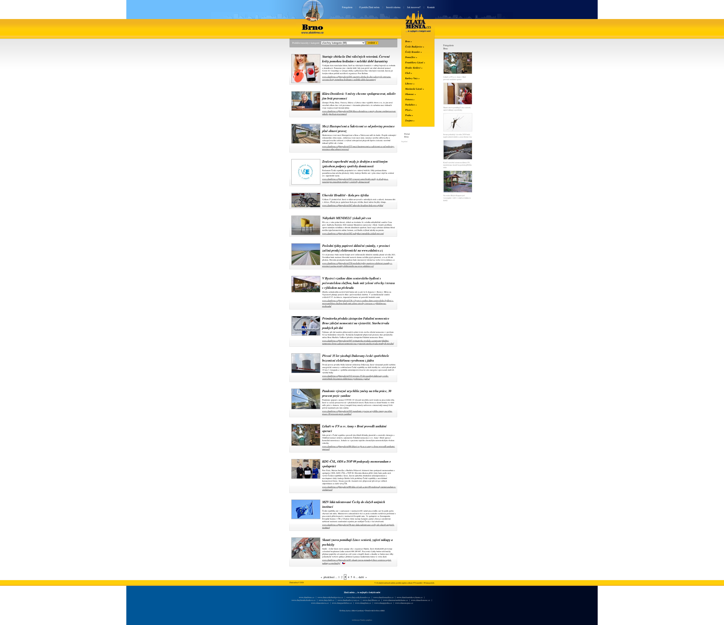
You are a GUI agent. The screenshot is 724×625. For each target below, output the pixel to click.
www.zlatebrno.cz (306, 597)
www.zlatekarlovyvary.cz (348, 600)
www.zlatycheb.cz (326, 600)
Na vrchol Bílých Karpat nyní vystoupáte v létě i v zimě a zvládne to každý (457, 198)
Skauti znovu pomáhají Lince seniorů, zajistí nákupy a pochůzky (457, 108)
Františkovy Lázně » (415, 62)
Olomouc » (410, 94)
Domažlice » (411, 57)
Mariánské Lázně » (414, 88)
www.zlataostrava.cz (320, 602)
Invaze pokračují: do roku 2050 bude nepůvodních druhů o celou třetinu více (457, 135)
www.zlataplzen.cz (363, 602)
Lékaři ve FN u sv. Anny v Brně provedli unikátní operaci (454, 78)
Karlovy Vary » (412, 78)
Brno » (408, 41)
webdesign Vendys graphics (362, 620)
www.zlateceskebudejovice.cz (330, 597)
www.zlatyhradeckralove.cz (303, 600)
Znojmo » (409, 120)
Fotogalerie (347, 7)
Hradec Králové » (413, 67)
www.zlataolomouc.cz (420, 600)
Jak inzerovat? (414, 7)
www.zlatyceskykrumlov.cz (358, 597)
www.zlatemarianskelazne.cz (395, 600)
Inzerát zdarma (393, 7)
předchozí (329, 577)
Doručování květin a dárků (375, 610)
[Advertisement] (267, 100)
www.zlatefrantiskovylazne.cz (410, 597)
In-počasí (404, 141)
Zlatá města (414, 26)
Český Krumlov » (413, 52)
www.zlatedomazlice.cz (383, 597)
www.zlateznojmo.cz (404, 602)
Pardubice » (411, 104)
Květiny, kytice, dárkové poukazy (352, 610)
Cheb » (408, 73)
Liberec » (409, 83)
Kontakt (431, 7)
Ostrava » (409, 99)
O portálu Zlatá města (369, 7)
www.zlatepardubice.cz (342, 602)
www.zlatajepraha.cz (383, 602)
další (361, 577)
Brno (313, 25)
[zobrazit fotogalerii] (457, 73)
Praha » (409, 115)
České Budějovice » (414, 46)
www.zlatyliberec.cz (371, 600)
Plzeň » (408, 110)
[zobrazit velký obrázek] (305, 82)
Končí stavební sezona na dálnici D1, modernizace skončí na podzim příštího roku (457, 165)
